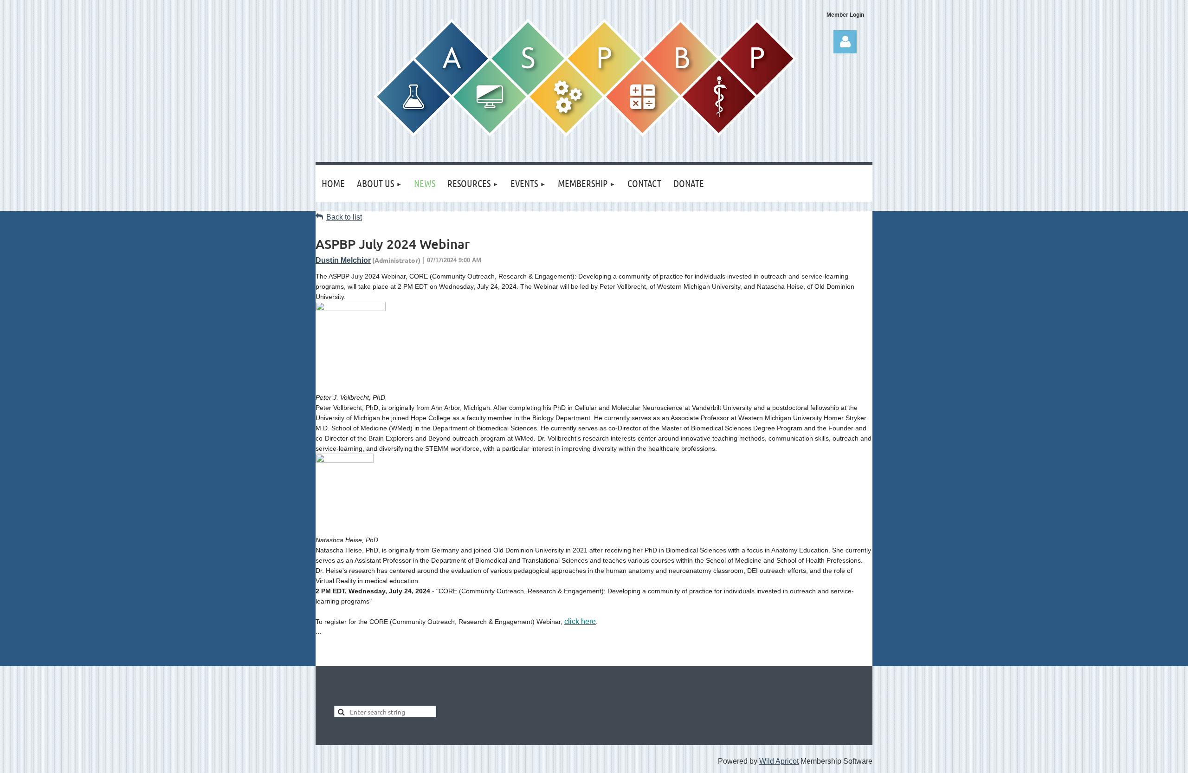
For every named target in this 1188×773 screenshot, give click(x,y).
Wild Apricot (779, 761)
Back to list (344, 217)
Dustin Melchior (343, 260)
